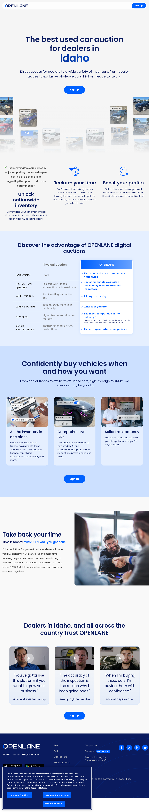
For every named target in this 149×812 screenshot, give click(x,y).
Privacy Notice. (39, 788)
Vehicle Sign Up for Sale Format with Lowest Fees (104, 779)
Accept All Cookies (54, 803)
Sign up (139, 5)
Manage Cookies (19, 795)
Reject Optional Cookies (57, 795)
